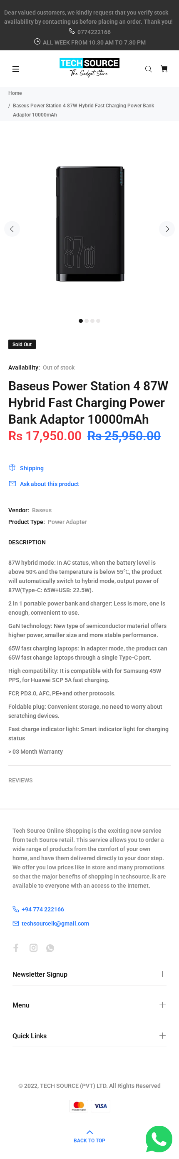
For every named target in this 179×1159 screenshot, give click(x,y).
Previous (12, 229)
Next (167, 229)
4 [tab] (98, 321)
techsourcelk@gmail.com (55, 923)
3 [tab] (92, 321)
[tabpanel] (89, 224)
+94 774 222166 (43, 909)
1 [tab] (81, 321)
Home (15, 93)
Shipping (32, 468)
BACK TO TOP (89, 1141)
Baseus (42, 510)
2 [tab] (87, 321)
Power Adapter (67, 522)
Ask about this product (49, 484)
